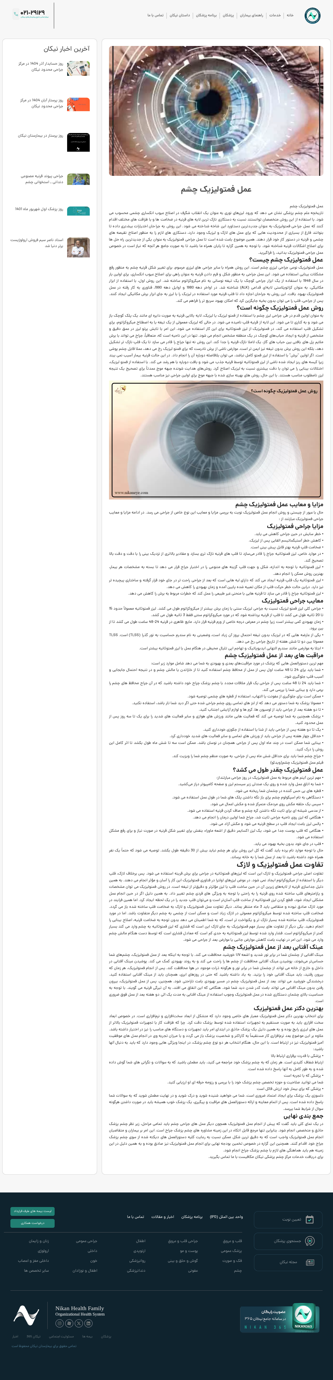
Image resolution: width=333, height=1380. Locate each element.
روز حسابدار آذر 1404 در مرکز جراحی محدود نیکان (40, 67)
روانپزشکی (137, 1261)
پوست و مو (189, 1251)
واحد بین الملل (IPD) (226, 1217)
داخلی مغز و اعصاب (33, 1261)
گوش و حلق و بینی (183, 1261)
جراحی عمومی (86, 1241)
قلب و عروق (232, 1241)
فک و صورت (232, 1261)
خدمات (275, 15)
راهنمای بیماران (251, 15)
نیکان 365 (34, 1336)
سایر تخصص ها (36, 1271)
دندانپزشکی (136, 1271)
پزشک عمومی (231, 1251)
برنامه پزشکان (206, 15)
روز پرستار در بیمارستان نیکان (40, 136)
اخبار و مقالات (162, 1217)
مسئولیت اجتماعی (61, 1336)
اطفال (140, 1241)
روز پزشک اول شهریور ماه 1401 (39, 209)
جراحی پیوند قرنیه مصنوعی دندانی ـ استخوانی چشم (42, 179)
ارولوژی (43, 1251)
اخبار (15, 1336)
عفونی (193, 1271)
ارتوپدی (139, 1251)
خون (93, 1261)
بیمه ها (87, 1336)
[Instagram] (59, 1323)
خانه (290, 15)
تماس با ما (156, 15)
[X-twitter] (79, 1323)
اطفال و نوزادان (85, 1271)
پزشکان (228, 15)
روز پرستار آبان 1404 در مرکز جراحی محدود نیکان (41, 104)
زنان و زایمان (39, 1241)
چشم (238, 1271)
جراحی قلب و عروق (183, 1241)
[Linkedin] (88, 1323)
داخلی (92, 1251)
